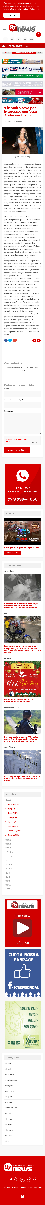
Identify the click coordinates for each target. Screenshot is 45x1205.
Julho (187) (12, 809)
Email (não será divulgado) (14, 400)
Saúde (8, 1141)
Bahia (8, 1063)
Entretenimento (12, 1091)
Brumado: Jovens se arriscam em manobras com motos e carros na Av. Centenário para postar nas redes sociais (22, 649)
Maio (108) (12, 817)
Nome (6, 389)
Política (9, 1124)
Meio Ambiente (12, 1108)
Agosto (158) (13, 804)
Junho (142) (12, 813)
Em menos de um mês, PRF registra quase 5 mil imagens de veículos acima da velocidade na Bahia (21, 739)
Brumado (10, 1075)
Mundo (9, 1113)
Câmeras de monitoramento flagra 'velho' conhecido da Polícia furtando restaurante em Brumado (21, 606)
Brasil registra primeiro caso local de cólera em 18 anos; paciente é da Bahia (22, 778)
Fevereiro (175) (14, 831)
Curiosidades (11, 1080)
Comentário (8, 411)
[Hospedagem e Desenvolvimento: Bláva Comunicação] (22, 1196)
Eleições (9, 1086)
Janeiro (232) (13, 835)
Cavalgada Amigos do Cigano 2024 (21, 548)
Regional (9, 1130)
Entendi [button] (12, 15)
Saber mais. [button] (35, 9)
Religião (9, 1135)
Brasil (8, 1069)
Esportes (10, 1097)
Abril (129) (11, 822)
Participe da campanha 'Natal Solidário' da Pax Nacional (18, 701)
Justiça (9, 1102)
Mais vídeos (12, 553)
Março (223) (12, 826)
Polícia (9, 1119)
